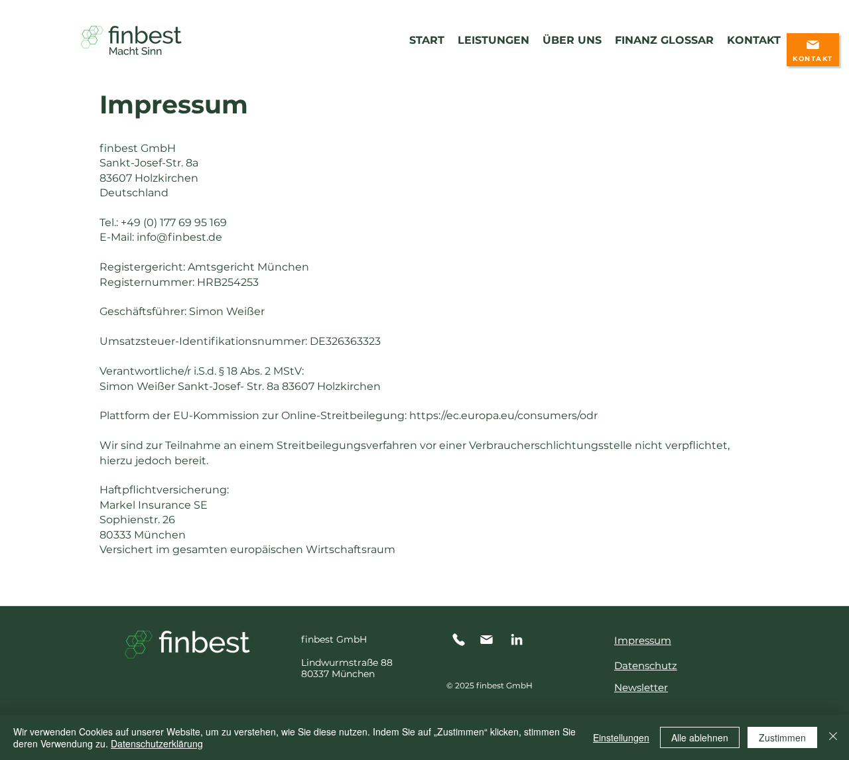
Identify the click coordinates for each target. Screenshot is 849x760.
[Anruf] (460, 639)
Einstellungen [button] (621, 737)
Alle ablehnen (699, 737)
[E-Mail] (488, 639)
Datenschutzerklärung (157, 743)
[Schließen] (833, 737)
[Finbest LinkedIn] (517, 639)
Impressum (642, 640)
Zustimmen (782, 737)
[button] (813, 49)
